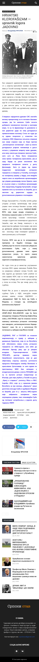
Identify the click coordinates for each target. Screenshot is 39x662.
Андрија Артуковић (9, 415)
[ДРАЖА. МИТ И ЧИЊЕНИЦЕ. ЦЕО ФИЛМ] (6, 588)
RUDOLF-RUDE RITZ (9, 412)
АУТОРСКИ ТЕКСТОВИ (9, 11)
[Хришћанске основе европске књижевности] (6, 561)
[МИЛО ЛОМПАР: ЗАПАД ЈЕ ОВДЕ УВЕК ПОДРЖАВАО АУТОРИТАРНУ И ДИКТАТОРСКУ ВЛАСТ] (6, 529)
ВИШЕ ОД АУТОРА (28, 462)
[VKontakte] (22, 651)
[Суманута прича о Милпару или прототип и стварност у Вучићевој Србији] (7, 470)
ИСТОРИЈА (20, 415)
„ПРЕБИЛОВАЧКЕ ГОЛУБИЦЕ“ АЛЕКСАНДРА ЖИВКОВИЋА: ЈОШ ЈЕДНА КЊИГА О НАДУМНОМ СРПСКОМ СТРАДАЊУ (24, 488)
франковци (13, 417)
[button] (36, 3)
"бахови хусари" (19, 410)
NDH (28, 410)
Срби (27, 415)
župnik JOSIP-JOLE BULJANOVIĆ (26, 412)
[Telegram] (16, 651)
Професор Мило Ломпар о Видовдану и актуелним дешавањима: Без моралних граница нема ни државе (24, 574)
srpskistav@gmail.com (27, 637)
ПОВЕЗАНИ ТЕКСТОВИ (11, 462)
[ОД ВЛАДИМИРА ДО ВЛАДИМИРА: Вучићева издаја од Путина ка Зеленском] (7, 503)
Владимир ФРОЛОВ (15, 31)
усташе (5, 417)
